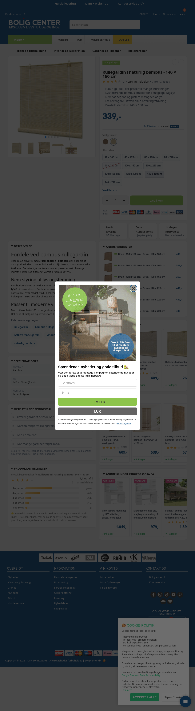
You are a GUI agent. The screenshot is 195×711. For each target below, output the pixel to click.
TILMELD (97, 402)
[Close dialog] (133, 288)
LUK (97, 411)
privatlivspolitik (124, 423)
